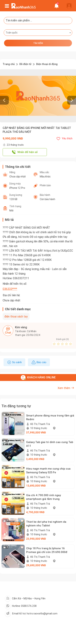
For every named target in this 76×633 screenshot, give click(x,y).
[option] (38, 95)
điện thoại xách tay (16, 316)
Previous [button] (2, 96)
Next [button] (74, 96)
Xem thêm (64, 388)
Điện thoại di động (47, 64)
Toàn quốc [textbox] (11, 32)
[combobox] (38, 33)
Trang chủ (9, 64)
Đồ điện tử (25, 64)
